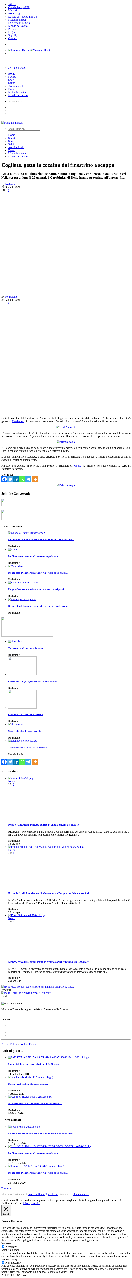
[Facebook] (4, 479)
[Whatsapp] (22, 479)
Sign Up (12, 35)
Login (11, 32)
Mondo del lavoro (18, 25)
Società (12, 76)
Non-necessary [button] (9, 1259)
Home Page (14, 13)
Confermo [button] (16, 1203)
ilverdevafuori (81, 1194)
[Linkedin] (16, 479)
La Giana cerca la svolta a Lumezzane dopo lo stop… (34, 556)
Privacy (12, 29)
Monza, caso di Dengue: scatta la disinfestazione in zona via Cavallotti (48, 961)
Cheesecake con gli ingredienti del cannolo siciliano (33, 681)
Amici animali (16, 86)
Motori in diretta (17, 19)
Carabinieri (18, 421)
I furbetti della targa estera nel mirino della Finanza (33, 1064)
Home (11, 73)
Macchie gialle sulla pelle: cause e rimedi (28, 1083)
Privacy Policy (9, 1044)
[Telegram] (28, 479)
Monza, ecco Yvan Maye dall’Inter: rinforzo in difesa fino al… (38, 572)
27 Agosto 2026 (17, 67)
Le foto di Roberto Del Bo (22, 16)
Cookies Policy (27, 1044)
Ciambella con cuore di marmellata (25, 714)
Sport (11, 79)
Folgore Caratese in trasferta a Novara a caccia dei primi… (37, 589)
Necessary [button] (7, 1243)
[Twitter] (10, 479)
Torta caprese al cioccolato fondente (25, 648)
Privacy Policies (31, 1203)
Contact (12, 38)
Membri (12, 10)
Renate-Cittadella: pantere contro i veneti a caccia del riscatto (38, 606)
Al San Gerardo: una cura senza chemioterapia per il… (35, 1103)
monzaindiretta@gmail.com (43, 1194)
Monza (77, 465)
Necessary (11, 1246)
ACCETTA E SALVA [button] (13, 1275)
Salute (11, 82)
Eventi (11, 89)
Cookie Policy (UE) (19, 7)
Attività (12, 4)
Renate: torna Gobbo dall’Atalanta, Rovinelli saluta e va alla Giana (41, 539)
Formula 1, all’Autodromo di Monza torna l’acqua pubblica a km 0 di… (50, 893)
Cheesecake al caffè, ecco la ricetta (25, 731)
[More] (35, 479)
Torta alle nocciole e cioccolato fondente (27, 747)
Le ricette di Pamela (19, 22)
